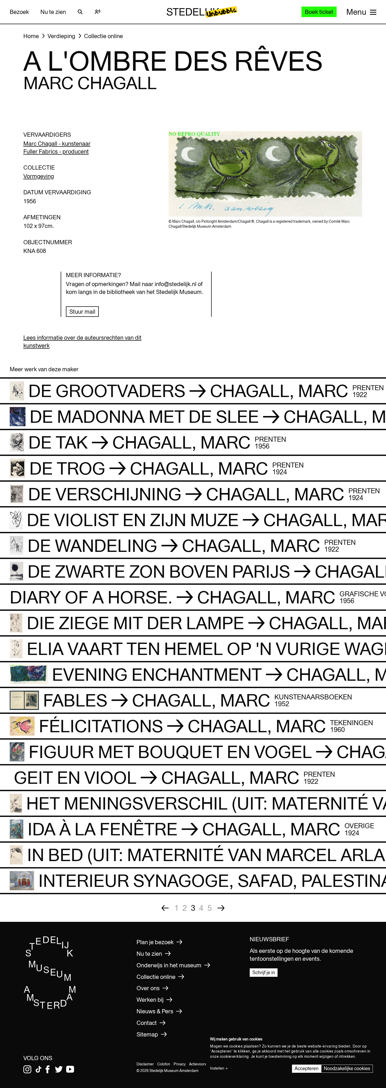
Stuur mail (82, 311)
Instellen (217, 1068)
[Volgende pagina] (221, 908)
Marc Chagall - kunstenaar (57, 143)
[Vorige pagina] (165, 908)
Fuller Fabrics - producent (56, 151)
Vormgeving (38, 176)
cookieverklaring (234, 1056)
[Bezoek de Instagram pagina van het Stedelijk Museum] (27, 1069)
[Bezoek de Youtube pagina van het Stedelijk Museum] (70, 1069)
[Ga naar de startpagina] (49, 1007)
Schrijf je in (263, 972)
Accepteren (307, 1068)
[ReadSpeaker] (97, 12)
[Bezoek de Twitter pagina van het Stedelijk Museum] (59, 1069)
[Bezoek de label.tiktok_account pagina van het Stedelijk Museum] (39, 1069)
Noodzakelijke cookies (347, 1068)
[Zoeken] (80, 12)
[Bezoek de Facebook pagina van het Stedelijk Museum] (47, 1069)
